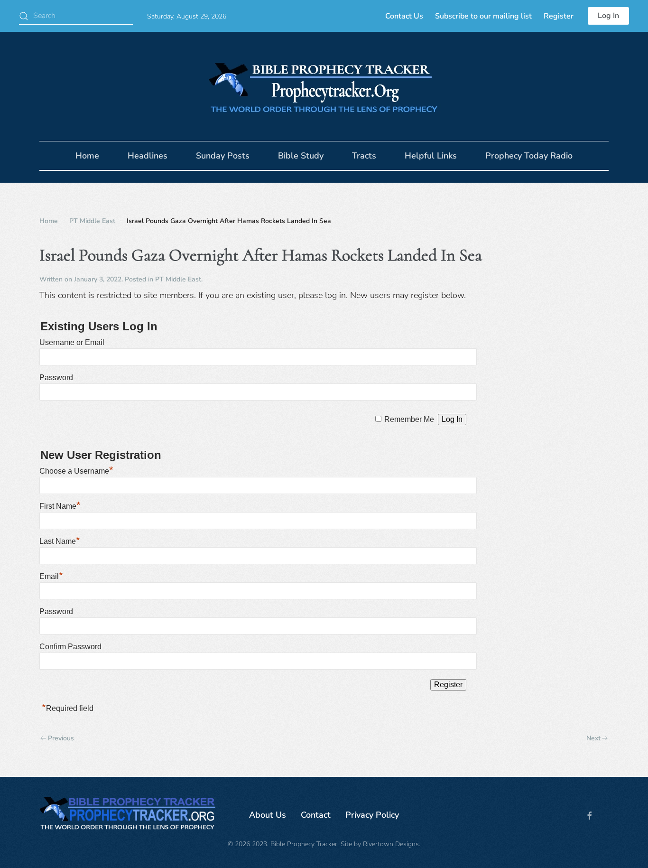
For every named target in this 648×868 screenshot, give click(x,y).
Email (51, 576)
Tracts (364, 155)
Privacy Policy (372, 815)
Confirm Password (70, 647)
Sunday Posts (223, 155)
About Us (267, 815)
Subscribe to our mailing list (483, 16)
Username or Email (71, 342)
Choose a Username (76, 471)
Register (559, 16)
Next (593, 738)
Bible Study (301, 155)
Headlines (147, 155)
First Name (60, 506)
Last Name (59, 541)
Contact (316, 815)
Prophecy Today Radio (529, 155)
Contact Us (404, 16)
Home (87, 155)
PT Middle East (178, 279)
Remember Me (409, 419)
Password (56, 377)
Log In (608, 15)
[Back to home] (324, 86)
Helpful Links (431, 155)
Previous (61, 738)
